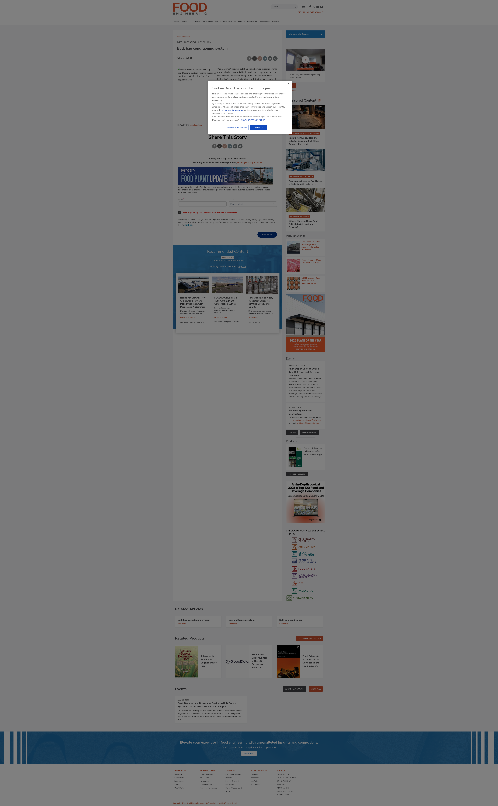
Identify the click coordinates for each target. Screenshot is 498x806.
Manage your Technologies (237, 127)
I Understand (259, 127)
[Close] (288, 84)
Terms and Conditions (231, 110)
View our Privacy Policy (252, 119)
